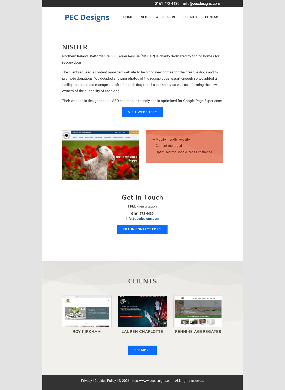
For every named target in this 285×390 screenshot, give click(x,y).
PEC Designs (87, 17)
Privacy (86, 381)
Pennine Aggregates (198, 331)
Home (128, 17)
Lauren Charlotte (142, 331)
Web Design (165, 17)
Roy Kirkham (87, 331)
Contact (212, 17)
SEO (144, 17)
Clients (190, 17)
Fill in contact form (142, 229)
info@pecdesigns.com (201, 3)
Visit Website (141, 112)
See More (142, 350)
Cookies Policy (105, 381)
